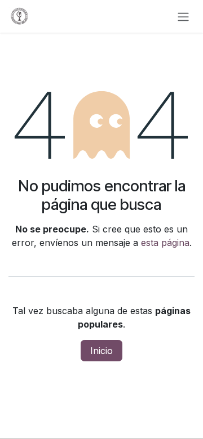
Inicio (101, 350)
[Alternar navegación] (183, 16)
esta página (165, 242)
